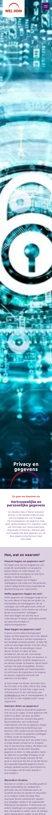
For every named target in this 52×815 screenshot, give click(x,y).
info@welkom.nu (12, 695)
